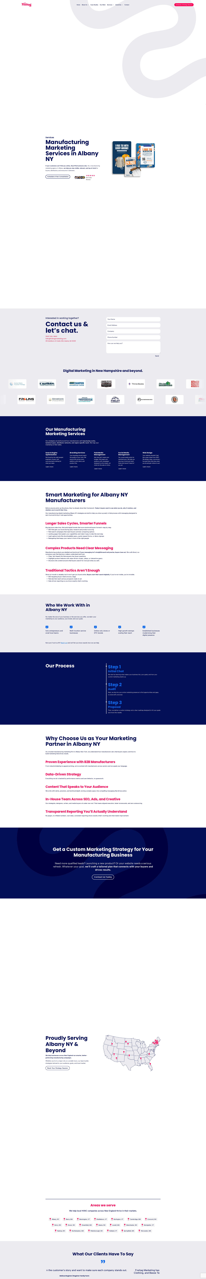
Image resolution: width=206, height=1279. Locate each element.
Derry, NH (57, 1225)
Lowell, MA (115, 1225)
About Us (84, 5)
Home (78, 5)
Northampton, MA (78, 1231)
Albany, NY (55, 1219)
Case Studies (94, 5)
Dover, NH (71, 1225)
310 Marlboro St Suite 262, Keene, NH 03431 (61, 341)
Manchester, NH (131, 1225)
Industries (118, 5)
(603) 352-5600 (51, 336)
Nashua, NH (61, 1231)
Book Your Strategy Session (57, 1068)
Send (157, 356)
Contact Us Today (103, 877)
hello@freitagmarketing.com (56, 339)
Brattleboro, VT (102, 1219)
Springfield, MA (129, 1231)
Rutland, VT (113, 1231)
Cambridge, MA (135, 1219)
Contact (126, 5)
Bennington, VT (84, 1219)
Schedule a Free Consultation (57, 177)
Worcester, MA (146, 1231)
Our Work (102, 5)
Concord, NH (151, 1219)
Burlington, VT (118, 1219)
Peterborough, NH (97, 1231)
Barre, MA (69, 1219)
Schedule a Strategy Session (184, 4)
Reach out (64, 643)
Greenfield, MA (87, 1225)
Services (109, 5)
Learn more (49, 467)
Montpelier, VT (149, 1225)
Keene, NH (101, 1225)
